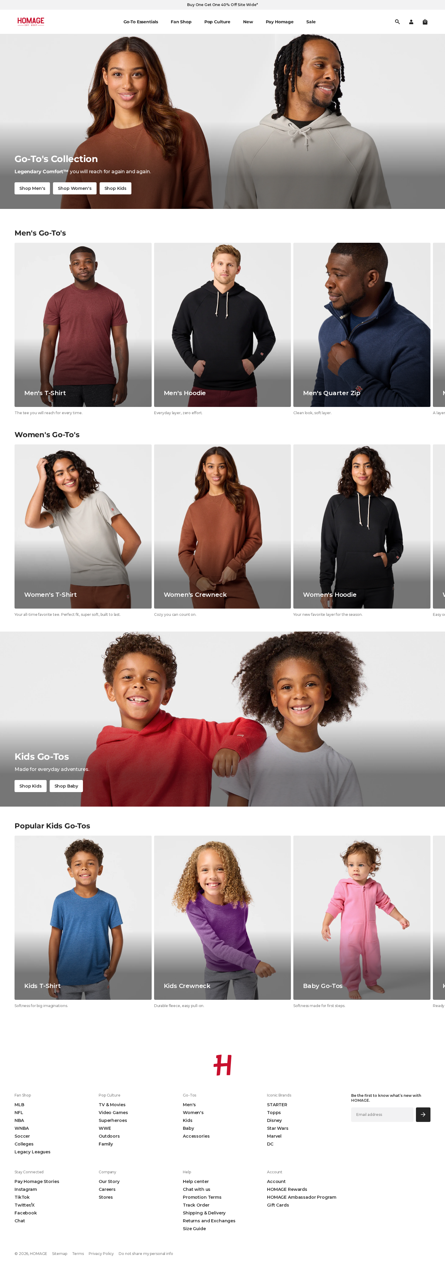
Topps (274, 1112)
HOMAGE (38, 1253)
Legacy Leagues (33, 1152)
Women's (193, 1112)
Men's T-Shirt (45, 393)
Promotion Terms (202, 1197)
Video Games (113, 1112)
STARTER (277, 1104)
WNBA (21, 1128)
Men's (189, 1104)
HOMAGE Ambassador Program (301, 1197)
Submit (423, 1114)
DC (270, 1144)
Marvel (274, 1136)
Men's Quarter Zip (331, 393)
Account (276, 1181)
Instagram (26, 1189)
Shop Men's (32, 188)
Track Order (196, 1205)
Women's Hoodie (329, 594)
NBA (19, 1120)
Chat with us (196, 1189)
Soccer (22, 1136)
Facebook (26, 1213)
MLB (19, 1104)
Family (106, 1144)
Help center (196, 1181)
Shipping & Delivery (204, 1213)
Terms (78, 1253)
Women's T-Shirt (50, 594)
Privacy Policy (101, 1253)
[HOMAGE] (31, 21)
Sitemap (59, 1253)
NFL (19, 1112)
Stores (106, 1197)
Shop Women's (74, 188)
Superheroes (113, 1120)
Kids (187, 1120)
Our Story (109, 1181)
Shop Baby (66, 786)
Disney (274, 1120)
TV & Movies (112, 1104)
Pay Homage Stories (37, 1181)
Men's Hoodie (185, 393)
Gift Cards (278, 1205)
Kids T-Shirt (42, 986)
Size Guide (194, 1228)
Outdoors (109, 1136)
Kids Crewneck (187, 986)
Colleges (24, 1144)
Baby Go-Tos (323, 986)
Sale (310, 21)
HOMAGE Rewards (287, 1189)
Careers (107, 1189)
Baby (188, 1128)
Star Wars (277, 1128)
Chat (20, 1221)
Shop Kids (115, 188)
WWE (105, 1128)
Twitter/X (25, 1205)
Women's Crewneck (195, 594)
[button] (425, 21)
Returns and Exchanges (209, 1221)
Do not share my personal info (146, 1253)
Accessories (196, 1136)
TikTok (22, 1197)
